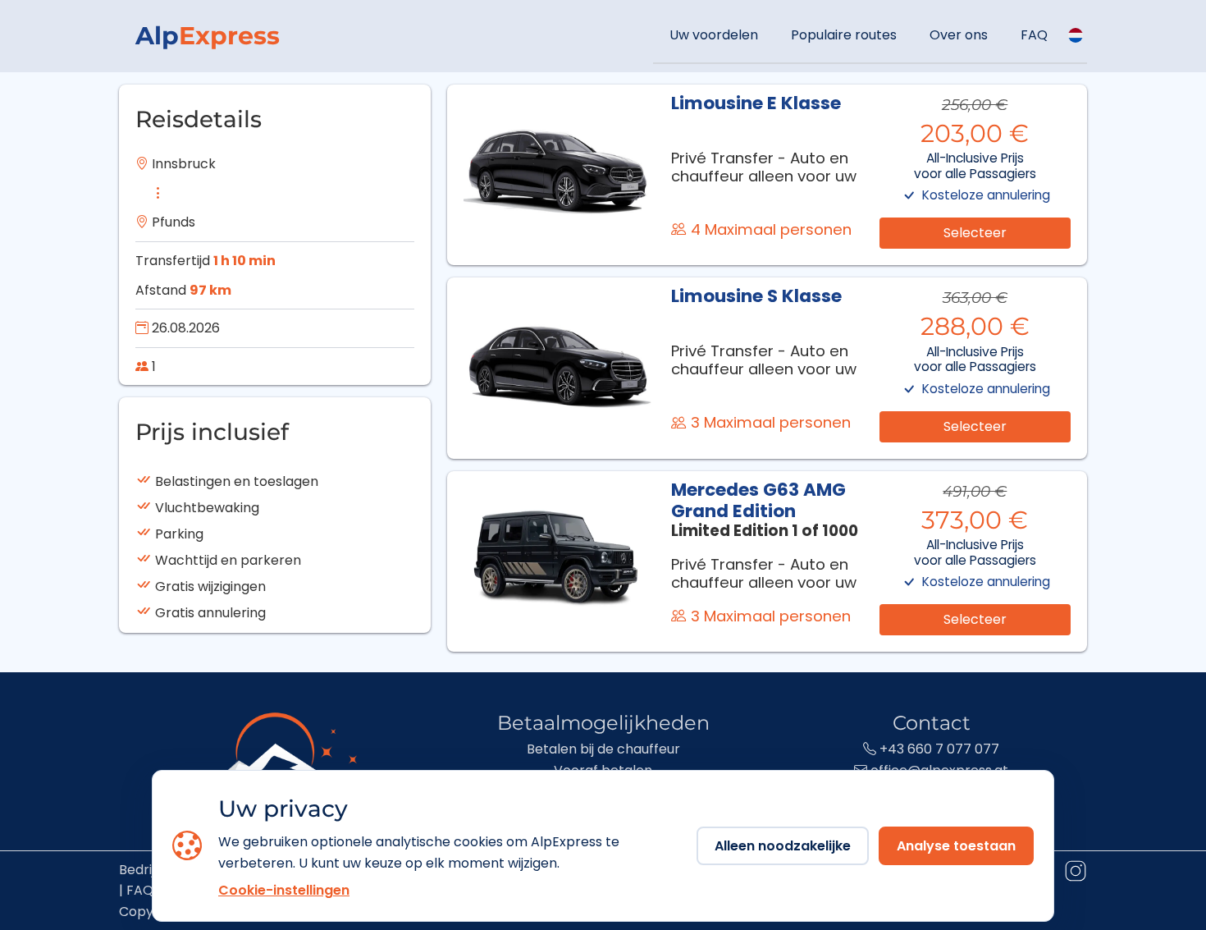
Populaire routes (844, 34)
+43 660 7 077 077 (937, 749)
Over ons (959, 34)
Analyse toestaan (956, 845)
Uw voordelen (713, 34)
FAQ (1034, 34)
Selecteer (975, 232)
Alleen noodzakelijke (783, 845)
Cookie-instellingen (283, 890)
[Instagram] (1074, 874)
